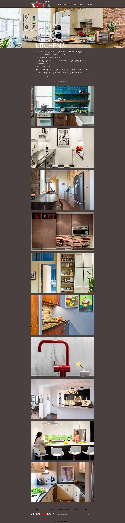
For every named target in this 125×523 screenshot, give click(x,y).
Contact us (39, 76)
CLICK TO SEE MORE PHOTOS (62, 504)
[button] (64, 4)
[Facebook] (90, 514)
